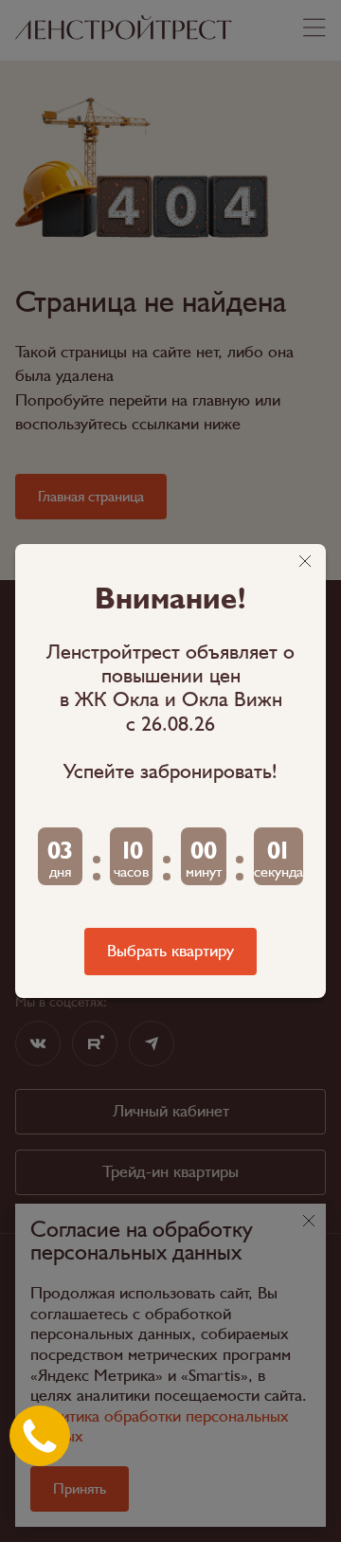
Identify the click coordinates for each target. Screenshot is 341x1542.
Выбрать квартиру (170, 951)
